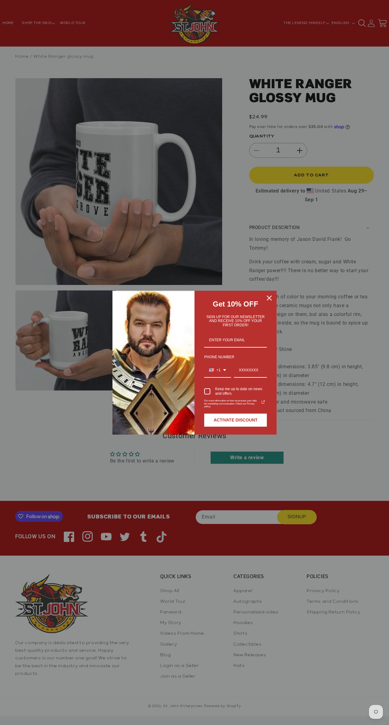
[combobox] (217, 370)
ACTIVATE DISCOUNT (236, 420)
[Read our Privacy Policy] (263, 402)
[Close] (269, 298)
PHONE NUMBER (219, 357)
